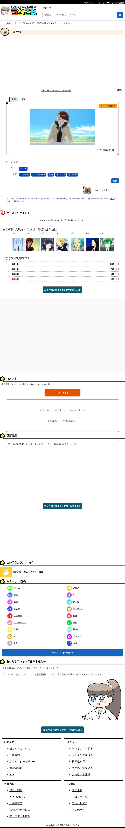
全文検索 (46, 8)
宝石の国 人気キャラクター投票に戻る (62, 289)
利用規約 (14, 755)
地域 (75, 643)
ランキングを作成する (62, 652)
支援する (77, 790)
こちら (112, 199)
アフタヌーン (38, 174)
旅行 (75, 615)
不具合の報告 (17, 796)
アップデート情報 (19, 816)
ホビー (17, 608)
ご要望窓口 (15, 803)
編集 (115, 180)
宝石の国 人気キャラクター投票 (52, 23)
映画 (16, 601)
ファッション (20, 622)
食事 (16, 629)
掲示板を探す (80, 761)
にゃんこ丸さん (100, 190)
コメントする (62, 392)
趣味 (75, 622)
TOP (9, 23)
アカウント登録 (81, 774)
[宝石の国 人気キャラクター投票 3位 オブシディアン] (47, 244)
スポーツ (18, 615)
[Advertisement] (62, 61)
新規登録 (40, 674)
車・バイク (78, 608)
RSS (11, 774)
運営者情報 (15, 768)
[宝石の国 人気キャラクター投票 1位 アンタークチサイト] (18, 244)
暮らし (76, 629)
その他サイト (80, 809)
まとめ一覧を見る (82, 768)
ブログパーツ (80, 796)
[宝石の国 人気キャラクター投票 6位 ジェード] (107, 244)
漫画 (51, 174)
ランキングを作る (82, 755)
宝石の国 (24, 174)
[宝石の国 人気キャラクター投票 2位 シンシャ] (33, 244)
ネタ (16, 636)
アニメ (23, 168)
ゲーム (17, 588)
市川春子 (73, 174)
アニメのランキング (24, 23)
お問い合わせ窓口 (19, 809)
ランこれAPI (79, 803)
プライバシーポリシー (22, 761)
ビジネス (77, 636)
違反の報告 (15, 790)
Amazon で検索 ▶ (108, 106)
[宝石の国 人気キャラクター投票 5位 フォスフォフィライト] (77, 244)
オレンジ (60, 174)
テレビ (76, 601)
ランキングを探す (82, 748)
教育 (16, 643)
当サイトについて (19, 748)
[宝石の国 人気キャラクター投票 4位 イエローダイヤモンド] (62, 244)
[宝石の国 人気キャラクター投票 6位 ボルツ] (92, 244)
